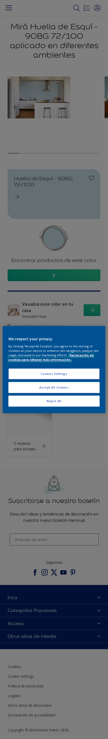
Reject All (54, 401)
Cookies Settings (54, 374)
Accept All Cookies (53, 387)
